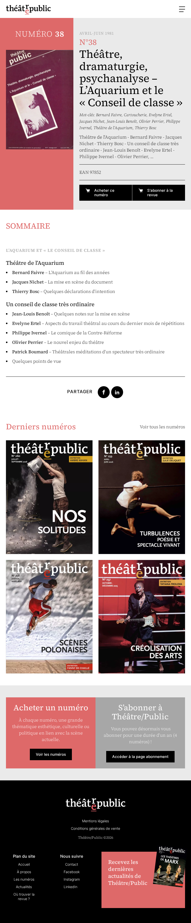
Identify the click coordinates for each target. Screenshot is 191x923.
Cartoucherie (135, 114)
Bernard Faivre (109, 114)
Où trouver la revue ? (24, 896)
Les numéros (24, 879)
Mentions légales (95, 821)
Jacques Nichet (91, 121)
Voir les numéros (51, 754)
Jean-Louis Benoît (122, 121)
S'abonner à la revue (160, 192)
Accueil (24, 864)
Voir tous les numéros (162, 427)
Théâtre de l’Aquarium (113, 127)
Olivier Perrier (151, 121)
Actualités (24, 887)
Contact (71, 864)
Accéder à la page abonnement (140, 756)
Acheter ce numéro (104, 192)
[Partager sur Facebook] (104, 392)
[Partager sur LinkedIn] (117, 392)
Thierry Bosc (145, 127)
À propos (24, 872)
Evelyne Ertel (160, 114)
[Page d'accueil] (28, 9)
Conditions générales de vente (95, 828)
